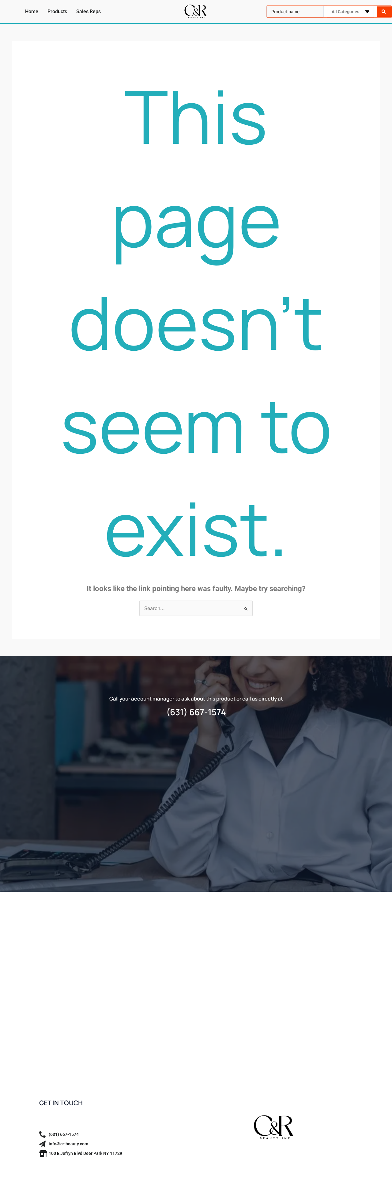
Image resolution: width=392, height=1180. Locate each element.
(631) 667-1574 (196, 712)
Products (57, 11)
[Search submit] (384, 11)
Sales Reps (88, 11)
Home (31, 11)
